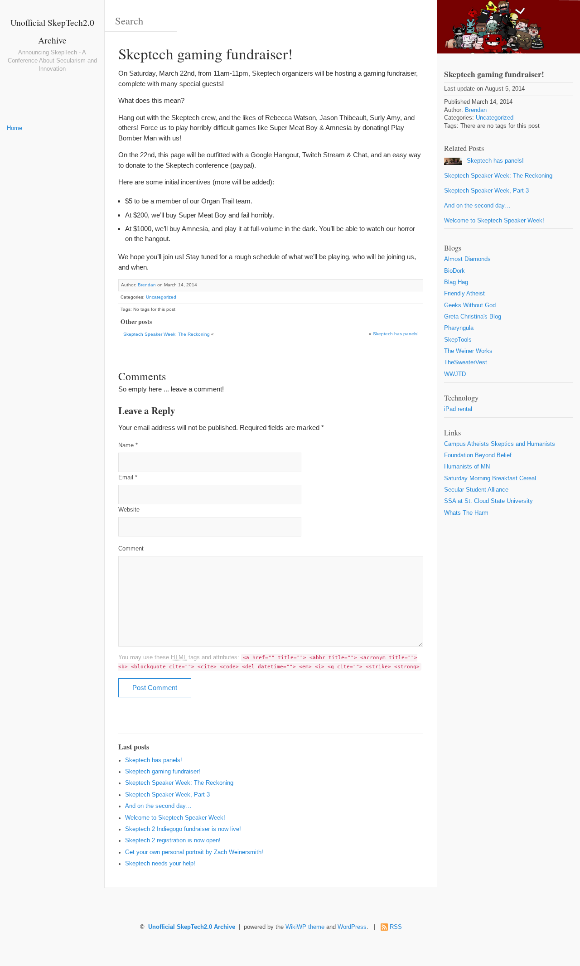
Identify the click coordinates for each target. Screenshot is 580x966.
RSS (396, 927)
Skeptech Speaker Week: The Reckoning (166, 334)
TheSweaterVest (465, 362)
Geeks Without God (470, 305)
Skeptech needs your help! (160, 863)
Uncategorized (161, 297)
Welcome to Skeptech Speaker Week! (175, 818)
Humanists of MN (467, 467)
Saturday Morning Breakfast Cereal (490, 478)
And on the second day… (158, 806)
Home (14, 128)
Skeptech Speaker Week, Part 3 (167, 795)
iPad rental (458, 409)
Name (128, 445)
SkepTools (458, 340)
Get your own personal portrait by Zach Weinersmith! (194, 852)
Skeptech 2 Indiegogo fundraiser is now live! (183, 829)
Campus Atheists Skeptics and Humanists (499, 444)
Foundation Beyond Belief (478, 455)
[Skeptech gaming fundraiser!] (508, 26)
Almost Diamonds (467, 259)
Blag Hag (456, 282)
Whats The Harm (466, 513)
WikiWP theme (304, 927)
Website (129, 510)
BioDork (454, 271)
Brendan (147, 284)
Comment (131, 549)
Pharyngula (459, 328)
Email (127, 477)
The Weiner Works (468, 351)
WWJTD (455, 374)
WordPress (352, 927)
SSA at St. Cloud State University (488, 501)
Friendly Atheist (464, 293)
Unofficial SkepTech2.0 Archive (191, 927)
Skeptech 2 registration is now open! (173, 840)
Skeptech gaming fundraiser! (162, 771)
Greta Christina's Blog (472, 317)
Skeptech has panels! (396, 333)
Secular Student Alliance (476, 490)
